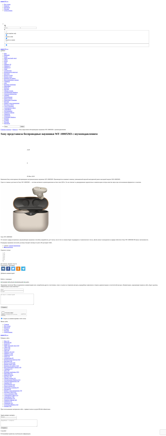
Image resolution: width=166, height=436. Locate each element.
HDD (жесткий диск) (10, 58)
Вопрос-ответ (8, 77)
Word (5, 69)
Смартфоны (7, 109)
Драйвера (7, 81)
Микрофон (7, 86)
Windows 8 (7, 67)
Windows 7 (7, 66)
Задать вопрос (8, 10)
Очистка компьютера (10, 94)
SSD (5, 63)
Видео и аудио (8, 75)
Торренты (7, 114)
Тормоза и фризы (9, 112)
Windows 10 (7, 64)
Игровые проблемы (10, 84)
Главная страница (6, 129)
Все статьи (7, 4)
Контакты (7, 7)
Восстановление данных (11, 80)
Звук (5, 83)
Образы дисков (8, 91)
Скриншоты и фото (10, 108)
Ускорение (7, 115)
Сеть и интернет (9, 106)
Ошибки (6, 95)
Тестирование (8, 111)
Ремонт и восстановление (11, 103)
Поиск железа (8, 98)
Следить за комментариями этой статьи (14, 318)
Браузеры (7, 73)
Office (6, 59)
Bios (5, 53)
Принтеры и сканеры (10, 100)
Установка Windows (10, 117)
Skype (6, 61)
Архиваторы (8, 70)
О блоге (6, 120)
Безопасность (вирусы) (11, 72)
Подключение (8, 97)
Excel (5, 56)
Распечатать (9, 247)
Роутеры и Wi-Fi (9, 105)
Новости (6, 6)
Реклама (6, 9)
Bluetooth (7, 55)
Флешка (6, 119)
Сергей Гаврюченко (14, 245)
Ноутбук (6, 89)
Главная (6, 324)
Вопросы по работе (10, 78)
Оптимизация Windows (11, 92)
